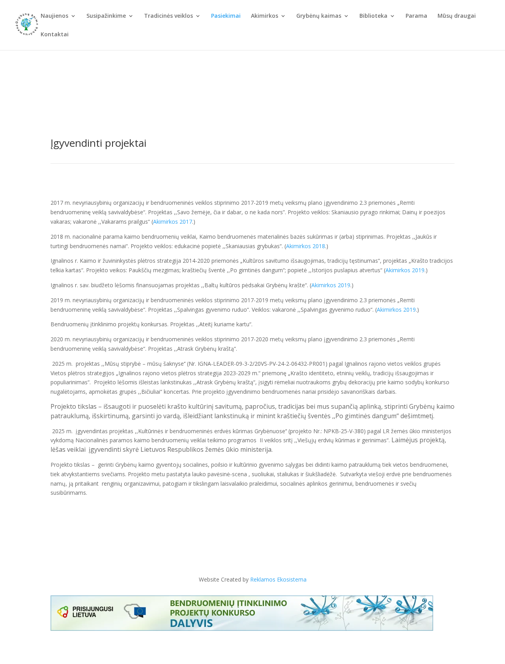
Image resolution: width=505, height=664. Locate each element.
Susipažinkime (106, 16)
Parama (416, 16)
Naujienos (54, 16)
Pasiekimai (226, 16)
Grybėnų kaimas (318, 16)
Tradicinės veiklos (168, 16)
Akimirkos (264, 16)
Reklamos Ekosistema (278, 579)
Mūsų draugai (457, 16)
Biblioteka (373, 16)
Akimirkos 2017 (172, 221)
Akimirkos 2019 (405, 270)
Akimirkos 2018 (305, 246)
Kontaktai (55, 35)
